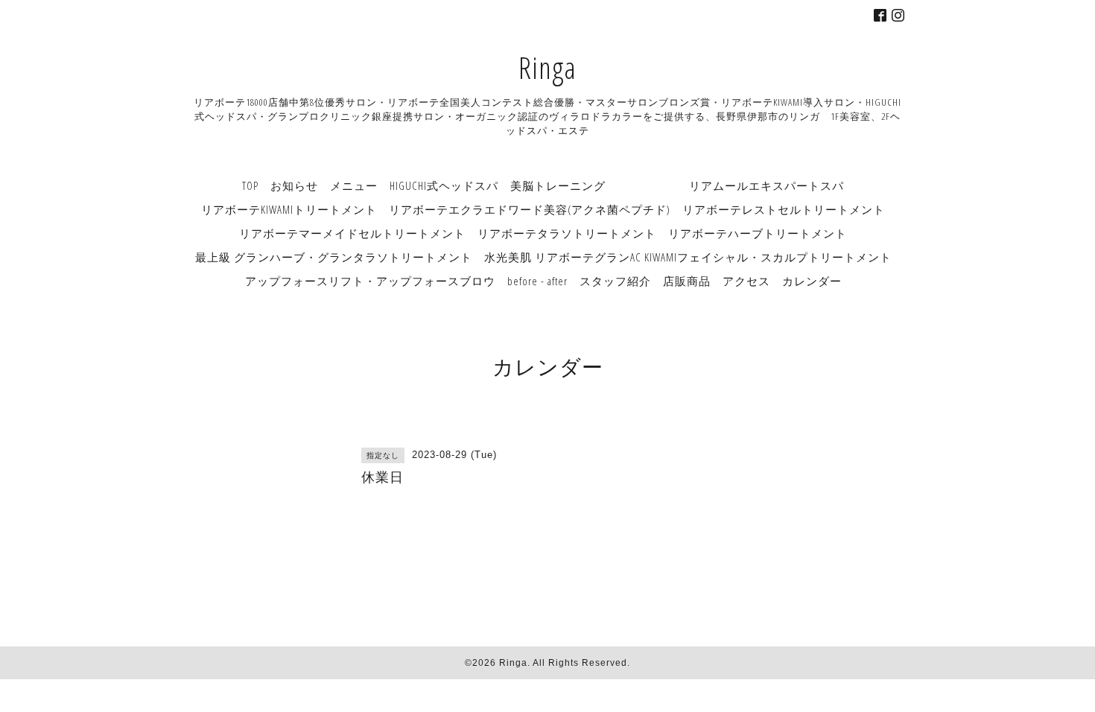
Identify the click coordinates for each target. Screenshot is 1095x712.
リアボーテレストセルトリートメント (783, 209)
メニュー (354, 185)
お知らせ (294, 185)
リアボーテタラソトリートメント (566, 233)
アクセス (746, 280)
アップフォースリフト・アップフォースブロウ (370, 280)
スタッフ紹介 (615, 280)
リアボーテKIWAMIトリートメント (289, 209)
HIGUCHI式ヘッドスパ (444, 185)
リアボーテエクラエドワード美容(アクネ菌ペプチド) (529, 209)
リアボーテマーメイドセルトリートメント (352, 233)
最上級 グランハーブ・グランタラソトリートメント (333, 256)
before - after (537, 280)
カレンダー (812, 280)
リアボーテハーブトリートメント (757, 233)
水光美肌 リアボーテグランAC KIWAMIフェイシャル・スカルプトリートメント (688, 256)
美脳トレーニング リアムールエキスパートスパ (677, 185)
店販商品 (687, 280)
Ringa (547, 67)
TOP (250, 185)
